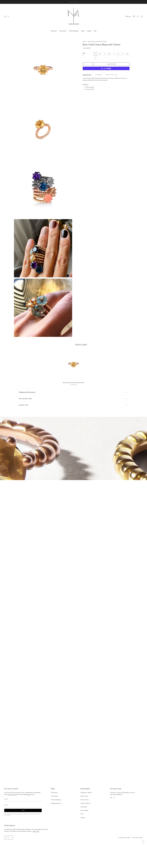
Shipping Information (27, 392)
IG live (28, 794)
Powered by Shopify (137, 837)
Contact (82, 818)
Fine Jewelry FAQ (25, 399)
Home (84, 41)
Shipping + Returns (86, 793)
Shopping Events (56, 803)
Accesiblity (83, 807)
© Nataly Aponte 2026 (124, 837)
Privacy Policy (31, 814)
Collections (54, 793)
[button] (138, 16)
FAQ (81, 814)
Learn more (35, 831)
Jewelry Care (23, 405)
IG (119, 793)
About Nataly (84, 810)
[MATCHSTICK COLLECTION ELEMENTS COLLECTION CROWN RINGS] (73, 448)
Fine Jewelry (54, 796)
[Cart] (142, 16)
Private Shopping (56, 800)
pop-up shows (12, 794)
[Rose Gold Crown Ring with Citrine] (73, 364)
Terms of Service (85, 803)
